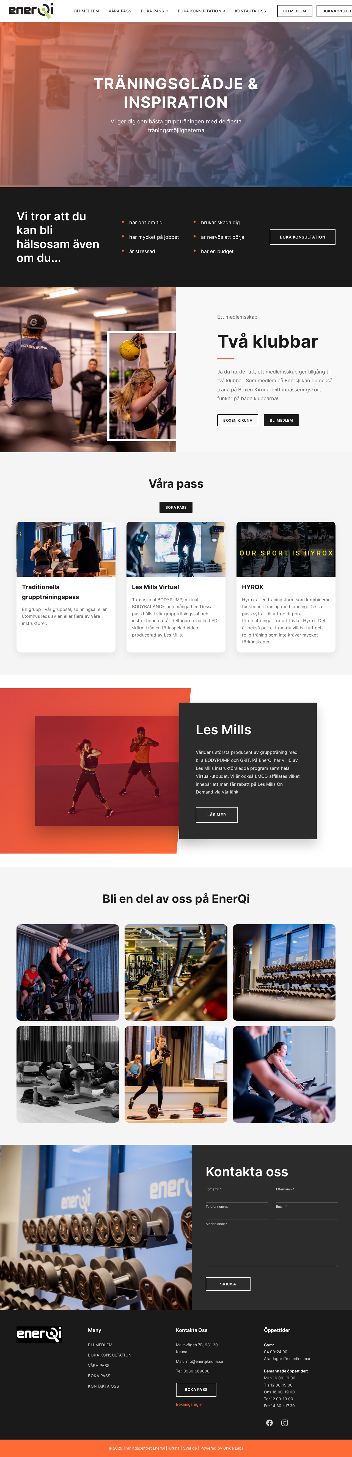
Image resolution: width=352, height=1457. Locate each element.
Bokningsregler (189, 1404)
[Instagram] (284, 1422)
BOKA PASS (152, 11)
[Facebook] (269, 1422)
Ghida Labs (233, 1448)
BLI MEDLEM (86, 11)
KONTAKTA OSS (250, 11)
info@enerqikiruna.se (204, 1361)
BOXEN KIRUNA (237, 420)
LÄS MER (216, 814)
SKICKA (228, 1284)
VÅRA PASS (120, 11)
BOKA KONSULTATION (199, 11)
